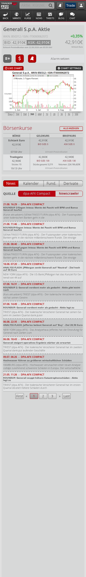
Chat (72, 18)
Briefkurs (69, 135)
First (19, 396)
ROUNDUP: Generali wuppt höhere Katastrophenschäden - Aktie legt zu (40, 379)
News (39, 18)
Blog (61, 18)
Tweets (50, 18)
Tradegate (16, 157)
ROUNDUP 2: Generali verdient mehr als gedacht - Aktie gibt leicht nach (41, 288)
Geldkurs (42, 135)
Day (10, 114)
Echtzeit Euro (16, 140)
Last (67, 396)
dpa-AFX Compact (36, 193)
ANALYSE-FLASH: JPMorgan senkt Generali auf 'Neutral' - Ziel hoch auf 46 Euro (41, 268)
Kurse (27, 18)
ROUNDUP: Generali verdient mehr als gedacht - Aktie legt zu (38, 307)
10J (76, 114)
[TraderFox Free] (9, 5)
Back (5, 18)
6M (40, 114)
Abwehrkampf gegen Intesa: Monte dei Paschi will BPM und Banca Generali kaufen (41, 248)
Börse (16, 135)
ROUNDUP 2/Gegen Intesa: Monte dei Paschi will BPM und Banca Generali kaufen (40, 208)
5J (69, 114)
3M (32, 114)
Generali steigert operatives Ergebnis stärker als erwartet (36, 342)
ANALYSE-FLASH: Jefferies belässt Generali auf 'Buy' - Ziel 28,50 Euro (43, 325)
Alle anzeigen (71, 128)
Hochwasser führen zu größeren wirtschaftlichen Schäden (37, 360)
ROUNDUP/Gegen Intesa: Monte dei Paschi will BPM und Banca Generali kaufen (39, 228)
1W (17, 114)
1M (25, 114)
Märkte (17, 18)
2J (54, 114)
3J (62, 114)
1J (47, 114)
